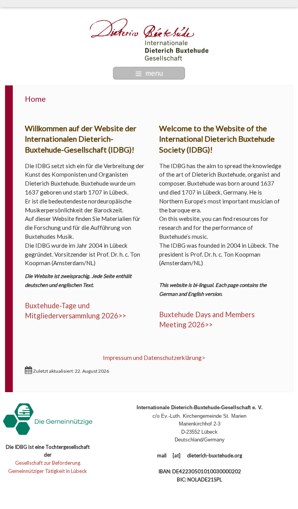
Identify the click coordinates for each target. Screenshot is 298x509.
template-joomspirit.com (295, 471)
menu (154, 72)
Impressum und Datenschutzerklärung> (154, 357)
